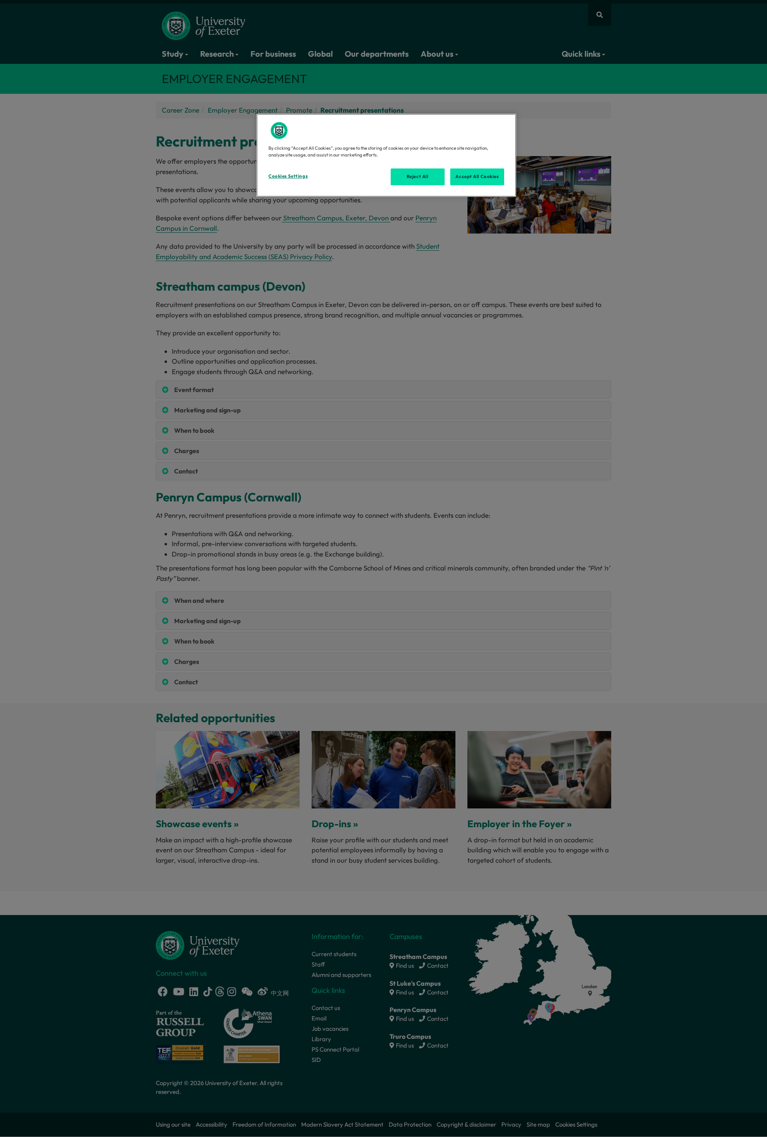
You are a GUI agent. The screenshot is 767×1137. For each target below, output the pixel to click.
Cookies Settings (288, 176)
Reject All (418, 176)
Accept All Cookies (477, 176)
